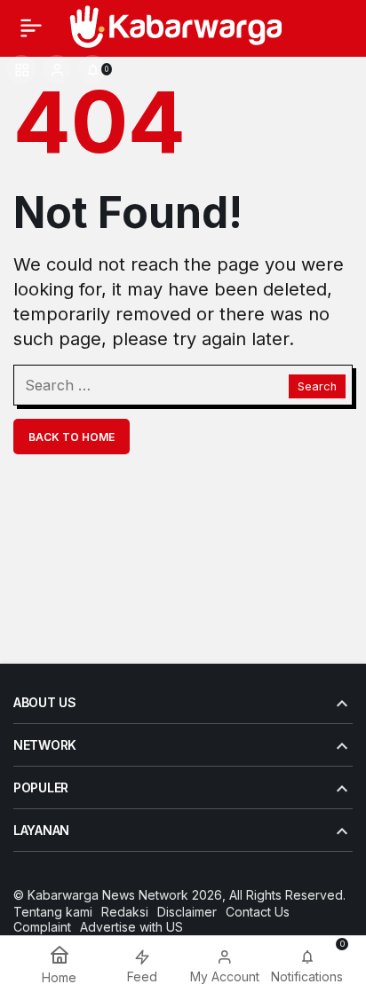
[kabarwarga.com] (174, 26)
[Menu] (31, 27)
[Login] (57, 69)
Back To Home (71, 437)
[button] (21, 69)
